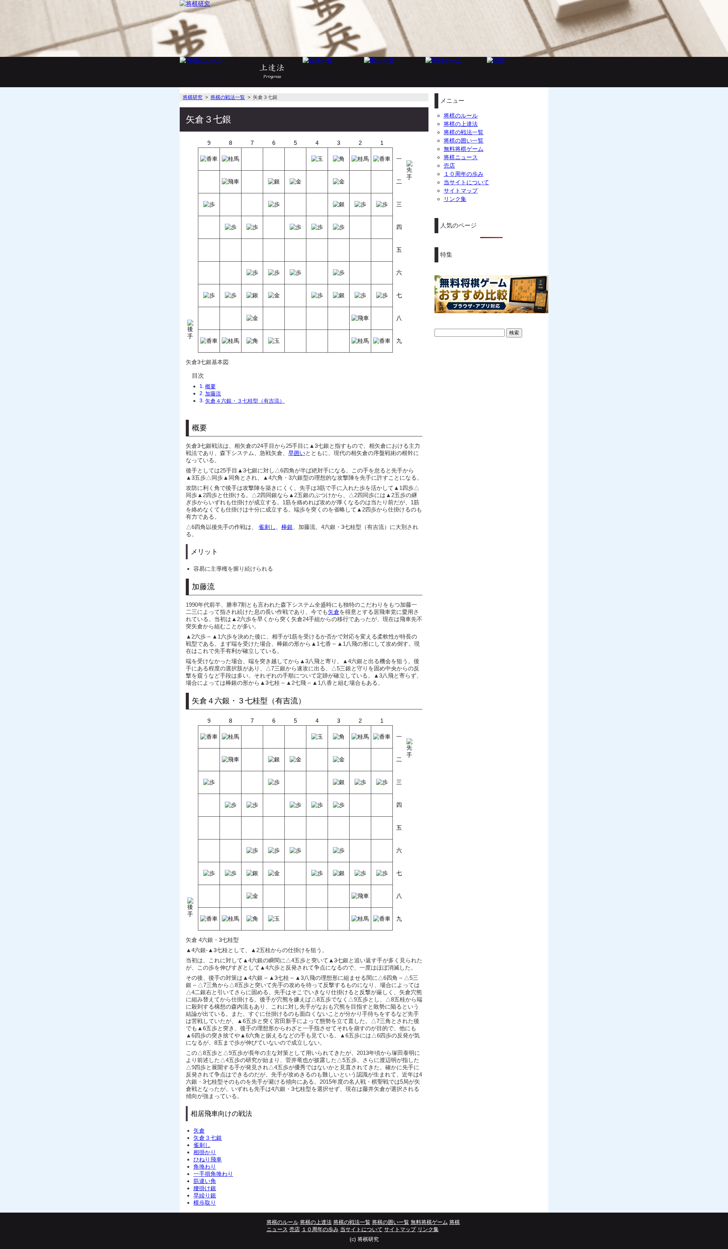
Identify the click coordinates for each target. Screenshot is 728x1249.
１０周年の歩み (463, 174)
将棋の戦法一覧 (227, 97)
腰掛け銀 (204, 1188)
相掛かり (204, 1152)
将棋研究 (192, 97)
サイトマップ (461, 190)
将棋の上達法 (461, 124)
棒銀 (287, 527)
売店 (449, 165)
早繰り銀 (204, 1195)
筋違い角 (204, 1181)
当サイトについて (466, 182)
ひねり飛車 (207, 1159)
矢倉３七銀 (207, 1137)
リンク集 (455, 199)
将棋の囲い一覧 (463, 140)
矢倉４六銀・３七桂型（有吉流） (245, 401)
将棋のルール (461, 115)
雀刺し (267, 527)
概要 (210, 386)
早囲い (296, 453)
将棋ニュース (461, 157)
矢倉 (333, 612)
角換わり (204, 1166)
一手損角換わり (213, 1174)
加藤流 (213, 394)
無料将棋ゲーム (463, 149)
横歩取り (204, 1202)
